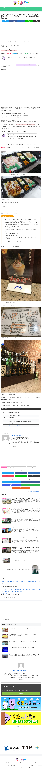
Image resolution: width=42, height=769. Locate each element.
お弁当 (9, 467)
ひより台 (13, 467)
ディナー (17, 467)
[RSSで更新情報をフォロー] (16, 446)
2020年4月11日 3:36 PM (5, 585)
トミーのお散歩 (7, 763)
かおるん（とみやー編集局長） (17, 435)
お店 (21, 762)
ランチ (25, 467)
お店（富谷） (4, 467)
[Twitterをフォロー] (10, 446)
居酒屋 (35, 467)
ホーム (7, 762)
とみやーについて (21, 763)
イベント (34, 762)
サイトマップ (34, 763)
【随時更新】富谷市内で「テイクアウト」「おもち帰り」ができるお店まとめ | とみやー (21, 581)
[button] (40, 619)
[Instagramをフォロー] (13, 446)
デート (21, 467)
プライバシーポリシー (11, 765)
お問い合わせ (31, 765)
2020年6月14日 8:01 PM (5, 593)
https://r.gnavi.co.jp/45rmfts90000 (14, 425)
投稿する (21, 693)
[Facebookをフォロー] (11, 446)
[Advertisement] (21, 32)
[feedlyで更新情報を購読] (14, 446)
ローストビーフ (29, 467)
